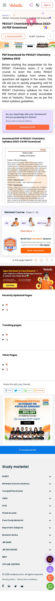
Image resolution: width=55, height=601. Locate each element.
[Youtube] (22, 586)
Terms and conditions (27, 579)
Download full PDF (27, 127)
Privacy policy (8, 579)
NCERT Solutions (37, 36)
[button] (11, 223)
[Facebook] (3, 586)
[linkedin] (9, 586)
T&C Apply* (44, 245)
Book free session (36, 250)
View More (26, 231)
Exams (5, 15)
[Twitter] (15, 586)
